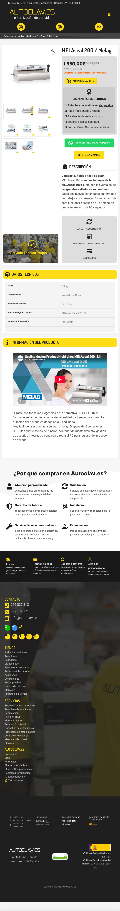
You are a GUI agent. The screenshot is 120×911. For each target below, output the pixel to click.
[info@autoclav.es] (7, 618)
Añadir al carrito (83, 81)
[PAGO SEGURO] (89, 251)
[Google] (15, 636)
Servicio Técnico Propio (28, 252)
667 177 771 (20, 611)
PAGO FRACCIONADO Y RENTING (89, 243)
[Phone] (22, 628)
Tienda (19, 35)
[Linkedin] (36, 636)
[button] (53, 53)
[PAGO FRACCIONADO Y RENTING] (89, 236)
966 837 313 (20, 604)
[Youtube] (7, 636)
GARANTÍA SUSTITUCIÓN (89, 228)
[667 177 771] (7, 612)
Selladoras (30, 35)
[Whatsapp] (7, 628)
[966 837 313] (7, 605)
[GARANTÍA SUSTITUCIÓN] (89, 222)
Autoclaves (9, 35)
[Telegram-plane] (15, 628)
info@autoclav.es (24, 617)
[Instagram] (29, 636)
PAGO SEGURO (89, 258)
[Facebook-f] (22, 636)
